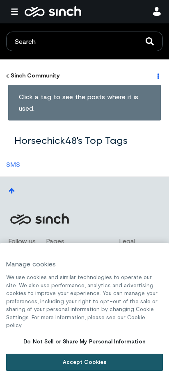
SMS (13, 164)
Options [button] (157, 76)
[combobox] (84, 41)
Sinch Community (53, 11)
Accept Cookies (85, 362)
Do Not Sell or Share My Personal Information (84, 341)
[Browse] (16, 11)
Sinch (39, 219)
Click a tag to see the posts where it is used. (78, 102)
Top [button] (11, 191)
